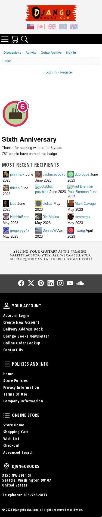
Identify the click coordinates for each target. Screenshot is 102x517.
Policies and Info (6, 364)
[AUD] (74, 27)
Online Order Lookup (21, 342)
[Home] (51, 13)
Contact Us (13, 349)
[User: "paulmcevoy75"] (38, 174)
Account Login (16, 315)
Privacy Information (21, 387)
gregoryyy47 (19, 230)
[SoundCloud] (80, 283)
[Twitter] (31, 283)
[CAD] (41, 27)
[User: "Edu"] (6, 203)
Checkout (11, 445)
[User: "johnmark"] (6, 174)
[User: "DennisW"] (38, 230)
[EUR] (63, 27)
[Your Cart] (15, 39)
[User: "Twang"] (71, 230)
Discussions (12, 52)
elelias (47, 203)
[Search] (24, 39)
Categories (5, 39)
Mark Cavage (85, 203)
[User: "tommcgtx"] (71, 217)
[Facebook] (21, 283)
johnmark (17, 174)
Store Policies (15, 380)
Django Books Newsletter (26, 336)
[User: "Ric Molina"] (38, 217)
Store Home (13, 424)
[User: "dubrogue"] (71, 174)
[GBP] (52, 27)
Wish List (11, 438)
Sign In (71, 52)
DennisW (49, 230)
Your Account (6, 305)
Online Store (6, 415)
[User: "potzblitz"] (44, 187)
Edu (13, 203)
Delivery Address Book (23, 329)
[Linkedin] (50, 283)
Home (8, 373)
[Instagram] (60, 283)
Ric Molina (50, 217)
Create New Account (21, 322)
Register (66, 72)
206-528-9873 (35, 494)
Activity (31, 52)
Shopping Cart (16, 431)
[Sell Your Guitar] (51, 254)
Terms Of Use (15, 394)
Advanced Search (18, 452)
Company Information (23, 400)
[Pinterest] (40, 283)
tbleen (15, 188)
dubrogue (82, 174)
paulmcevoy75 (53, 174)
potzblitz (41, 192)
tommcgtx (83, 217)
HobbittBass (19, 217)
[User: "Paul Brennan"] (80, 187)
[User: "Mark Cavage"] (71, 203)
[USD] (30, 27)
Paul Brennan (78, 192)
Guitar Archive (51, 52)
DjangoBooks (6, 466)
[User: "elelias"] (38, 203)
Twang (80, 230)
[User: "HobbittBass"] (6, 217)
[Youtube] (70, 283)
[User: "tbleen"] (6, 188)
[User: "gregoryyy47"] (6, 230)
